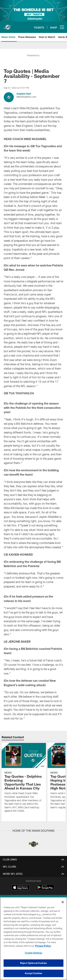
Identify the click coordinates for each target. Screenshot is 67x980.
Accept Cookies (33, 973)
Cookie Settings (33, 952)
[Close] (63, 902)
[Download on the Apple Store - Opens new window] (20, 888)
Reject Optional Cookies (33, 963)
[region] (33, 938)
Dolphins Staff (24, 93)
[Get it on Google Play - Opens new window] (45, 889)
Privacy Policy (43, 945)
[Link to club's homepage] (7, 26)
